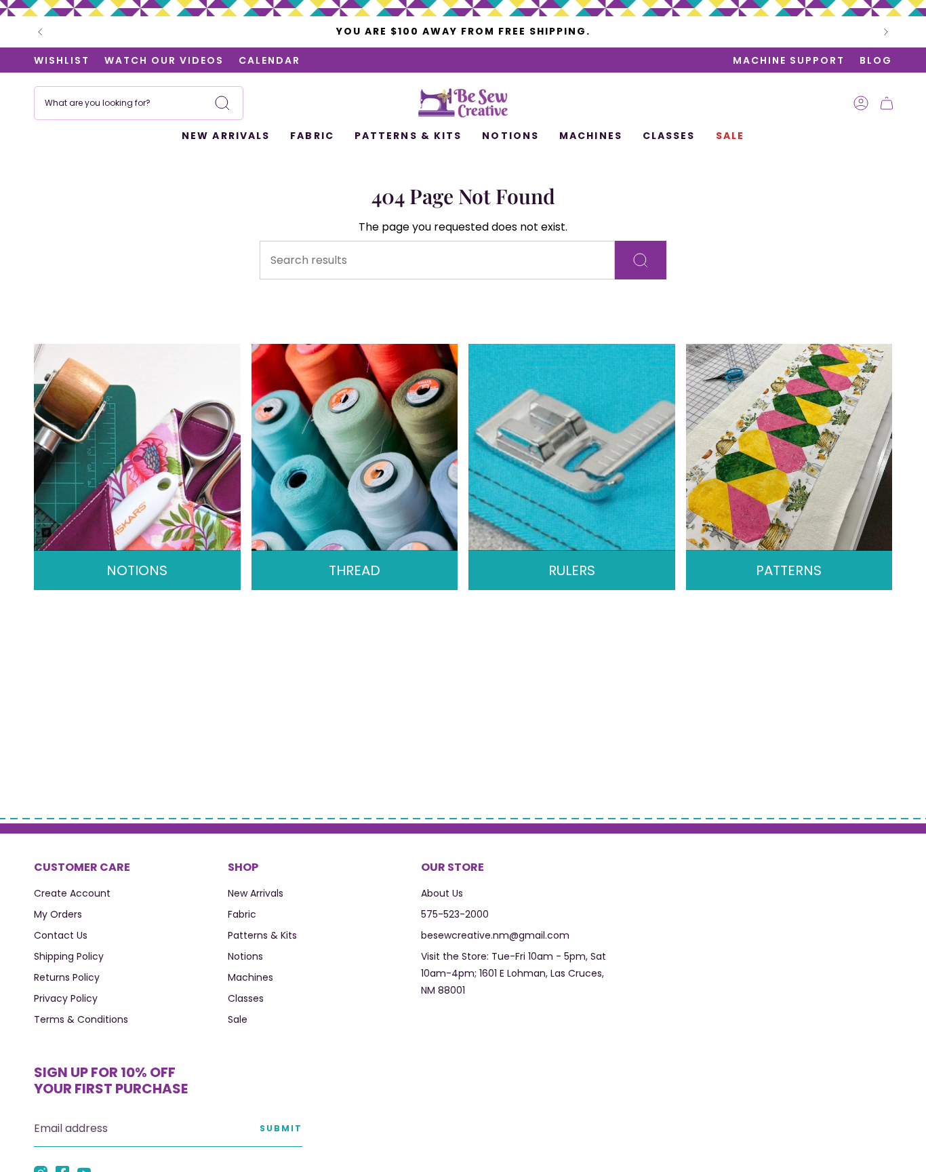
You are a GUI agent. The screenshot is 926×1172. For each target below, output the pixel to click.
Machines (250, 977)
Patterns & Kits (262, 935)
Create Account (72, 893)
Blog (876, 60)
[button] (312, 136)
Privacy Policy (66, 998)
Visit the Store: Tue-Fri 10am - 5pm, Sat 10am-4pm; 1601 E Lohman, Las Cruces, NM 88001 (513, 973)
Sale (237, 1019)
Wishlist (61, 60)
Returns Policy (67, 977)
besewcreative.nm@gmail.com (495, 935)
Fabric (242, 914)
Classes (246, 998)
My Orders (58, 914)
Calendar (269, 60)
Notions (245, 956)
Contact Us (60, 935)
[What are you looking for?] (640, 260)
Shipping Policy (69, 956)
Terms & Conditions (81, 1019)
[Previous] (40, 32)
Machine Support (789, 60)
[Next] (886, 32)
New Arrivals (255, 893)
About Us (442, 893)
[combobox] (139, 103)
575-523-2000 (455, 914)
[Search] (222, 103)
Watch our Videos (164, 60)
